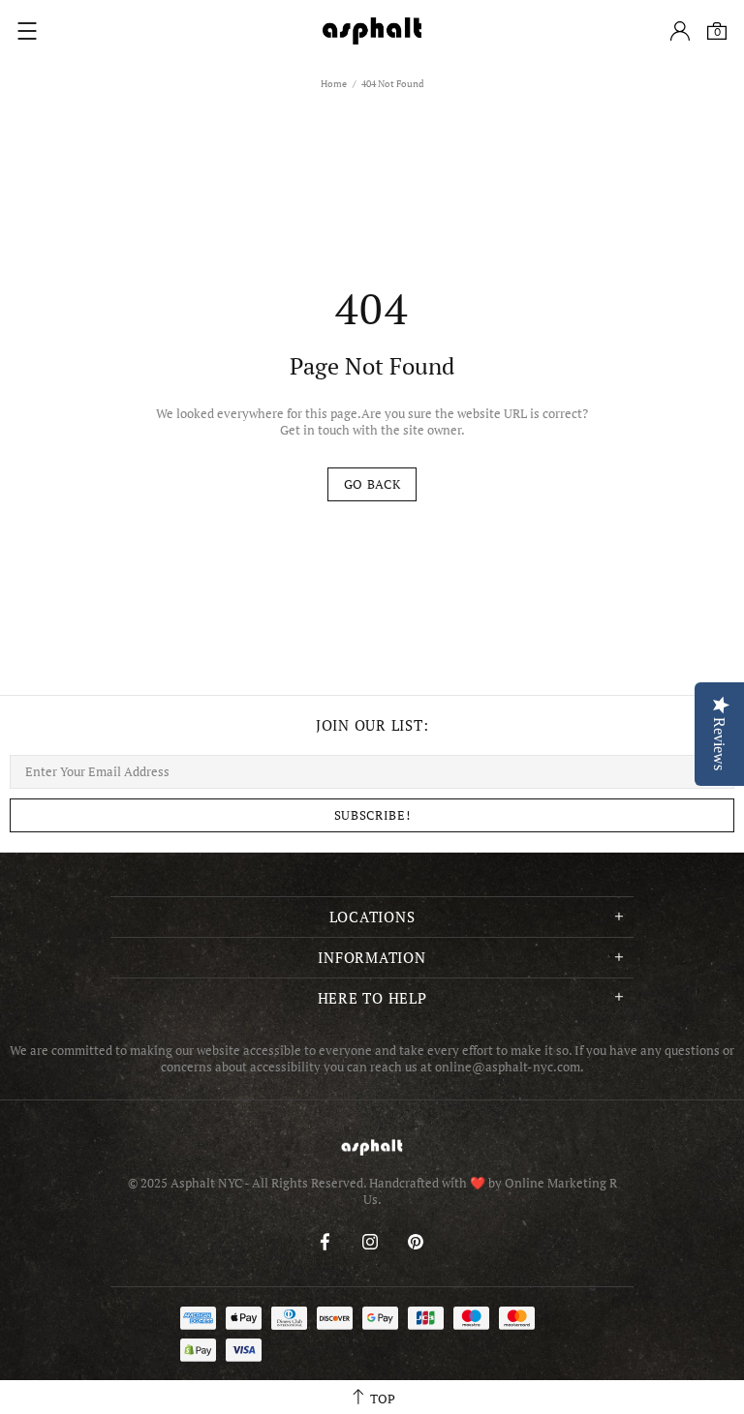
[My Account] (680, 31)
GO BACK (372, 484)
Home (334, 83)
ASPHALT (372, 1147)
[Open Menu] (27, 31)
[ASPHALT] (372, 31)
